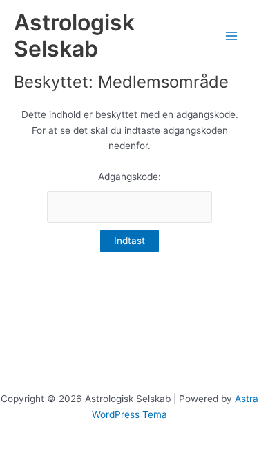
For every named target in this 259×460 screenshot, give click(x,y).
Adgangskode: (129, 176)
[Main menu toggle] (232, 36)
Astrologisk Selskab (74, 35)
